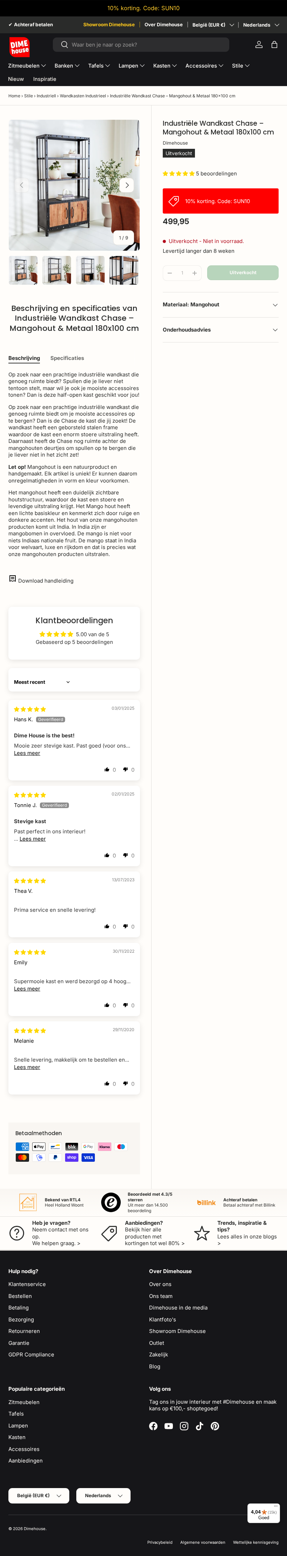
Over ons (160, 1284)
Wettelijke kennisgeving (256, 1542)
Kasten (17, 1437)
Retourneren (24, 1331)
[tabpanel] (74, 464)
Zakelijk (158, 1354)
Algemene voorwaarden (202, 1542)
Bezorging (21, 1319)
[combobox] (141, 44)
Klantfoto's (162, 1319)
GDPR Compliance (31, 1354)
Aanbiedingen (25, 1460)
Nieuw (16, 79)
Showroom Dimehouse (109, 24)
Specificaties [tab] (67, 358)
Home (14, 95)
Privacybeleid (160, 1542)
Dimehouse (175, 143)
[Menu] (276, 1507)
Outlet (156, 1343)
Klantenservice (27, 1284)
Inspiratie (44, 79)
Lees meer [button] (27, 753)
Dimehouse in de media (178, 1307)
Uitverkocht (243, 272)
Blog (154, 1366)
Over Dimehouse (164, 24)
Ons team (161, 1296)
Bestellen (20, 1296)
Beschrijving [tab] (24, 358)
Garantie (18, 1343)
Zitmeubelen (24, 1402)
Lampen (18, 1425)
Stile (28, 95)
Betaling (18, 1307)
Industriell (46, 95)
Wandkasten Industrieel (83, 95)
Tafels (16, 1413)
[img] (30, 709)
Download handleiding (46, 580)
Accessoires (24, 1449)
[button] (274, 44)
